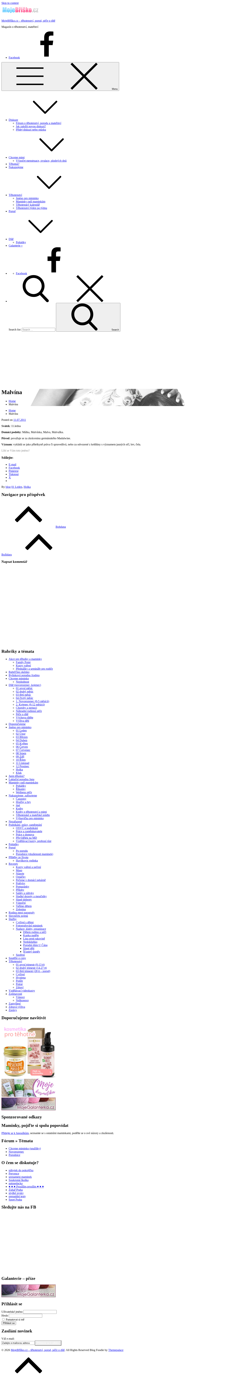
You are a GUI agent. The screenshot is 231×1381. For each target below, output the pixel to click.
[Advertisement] (115, 360)
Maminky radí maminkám (30, 201)
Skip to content (10, 3)
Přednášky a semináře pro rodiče (34, 668)
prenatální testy (17, 1196)
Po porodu (22, 850)
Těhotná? (14, 163)
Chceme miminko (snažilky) (25, 1148)
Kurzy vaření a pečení (28, 867)
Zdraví (19, 987)
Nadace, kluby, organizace (31, 928)
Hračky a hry (23, 802)
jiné (18, 805)
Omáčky (21, 876)
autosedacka (16, 1183)
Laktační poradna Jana (21, 779)
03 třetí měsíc (23, 694)
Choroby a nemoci (26, 707)
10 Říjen (21, 759)
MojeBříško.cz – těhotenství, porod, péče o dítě (28, 20)
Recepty (13, 863)
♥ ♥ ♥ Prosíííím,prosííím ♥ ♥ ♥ (26, 1186)
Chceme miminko (19, 678)
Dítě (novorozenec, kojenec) (25, 685)
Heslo (4, 1315)
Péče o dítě (22, 714)
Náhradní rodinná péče (29, 711)
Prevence (14, 1173)
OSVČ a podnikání (27, 828)
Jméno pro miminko (27, 198)
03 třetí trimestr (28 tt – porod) (33, 971)
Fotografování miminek (29, 925)
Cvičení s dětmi (25, 922)
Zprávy (13, 1010)
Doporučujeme (17, 724)
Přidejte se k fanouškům (15, 1133)
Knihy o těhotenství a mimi (31, 811)
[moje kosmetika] (28, 1095)
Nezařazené (15, 821)
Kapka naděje (31, 935)
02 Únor (20, 733)
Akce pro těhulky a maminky (25, 659)
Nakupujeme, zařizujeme (23, 795)
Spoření (20, 954)
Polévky (20, 883)
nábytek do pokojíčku (21, 1170)
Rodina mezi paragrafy (22, 912)
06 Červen (22, 746)
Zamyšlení (15, 1003)
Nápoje (20, 873)
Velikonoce (22, 1000)
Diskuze (13, 119)
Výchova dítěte (24, 717)
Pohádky (21, 242)
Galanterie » (16, 245)
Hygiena (21, 977)
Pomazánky (22, 886)
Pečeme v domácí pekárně (31, 880)
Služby (13, 919)
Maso (19, 870)
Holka (27, 486)
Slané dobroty (24, 899)
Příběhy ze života (18, 857)
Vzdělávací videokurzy (22, 990)
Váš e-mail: (7, 1338)
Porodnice (14, 1154)
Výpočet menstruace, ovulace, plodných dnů (41, 160)
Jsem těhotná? (17, 776)
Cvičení (20, 974)
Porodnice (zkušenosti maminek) (34, 854)
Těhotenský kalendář (28, 204)
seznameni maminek (20, 1176)
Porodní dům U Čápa (35, 945)
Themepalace (115, 1350)
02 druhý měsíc (24, 691)
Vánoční (21, 902)
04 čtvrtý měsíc (24, 698)
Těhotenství (15, 195)
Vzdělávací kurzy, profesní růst (33, 841)
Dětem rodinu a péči (34, 932)
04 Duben (21, 740)
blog (8, 486)
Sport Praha (15, 1199)
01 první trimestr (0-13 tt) (30, 964)
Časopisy (21, 798)
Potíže (19, 980)
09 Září (20, 756)
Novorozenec (16, 1151)
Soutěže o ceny (17, 958)
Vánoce (20, 997)
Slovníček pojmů (18, 915)
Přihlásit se (9, 1323)
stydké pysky (16, 1193)
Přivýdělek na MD (26, 837)
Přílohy (20, 889)
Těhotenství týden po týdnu (31, 208)
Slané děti (28, 948)
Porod (12, 211)
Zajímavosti (15, 993)
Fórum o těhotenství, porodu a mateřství (38, 123)
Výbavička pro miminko (30, 818)
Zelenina (21, 909)
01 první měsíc (24, 688)
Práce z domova (25, 834)
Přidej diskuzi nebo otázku (31, 129)
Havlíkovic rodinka (27, 860)
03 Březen (22, 737)
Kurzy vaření (23, 665)
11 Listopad (22, 763)
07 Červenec (23, 750)
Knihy (19, 808)
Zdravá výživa (17, 1006)
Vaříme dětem (24, 906)
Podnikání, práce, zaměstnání (25, 824)
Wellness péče (24, 792)
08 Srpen (21, 753)
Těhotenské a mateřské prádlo (33, 815)
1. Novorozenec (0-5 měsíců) (32, 701)
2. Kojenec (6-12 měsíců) (30, 704)
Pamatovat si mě (15, 1319)
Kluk (19, 772)
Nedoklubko (30, 941)
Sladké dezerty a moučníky (31, 896)
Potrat (19, 984)
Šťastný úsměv (31, 951)
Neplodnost (22, 681)
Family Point (23, 662)
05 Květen (22, 743)
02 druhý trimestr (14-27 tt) (31, 967)
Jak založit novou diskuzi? (31, 126)
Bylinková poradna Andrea (24, 675)
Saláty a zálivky (25, 893)
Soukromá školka (19, 1180)
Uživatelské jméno (12, 1311)
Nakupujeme (16, 167)
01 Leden (16, 486)
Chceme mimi (17, 157)
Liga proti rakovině (34, 938)
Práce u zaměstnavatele (29, 831)
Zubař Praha (16, 1189)
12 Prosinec (22, 766)
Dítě (11, 239)
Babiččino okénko (19, 672)
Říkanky (21, 789)
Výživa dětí (22, 720)
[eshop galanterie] (28, 1109)
